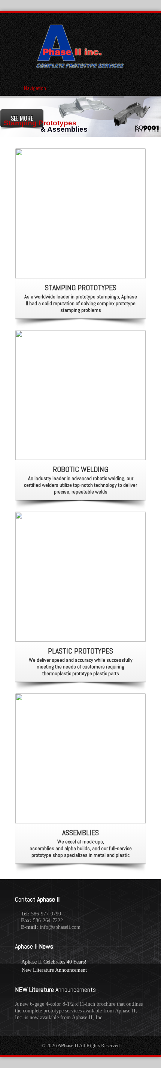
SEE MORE (22, 118)
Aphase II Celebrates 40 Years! (53, 962)
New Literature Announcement (54, 970)
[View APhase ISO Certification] (147, 128)
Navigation (35, 88)
